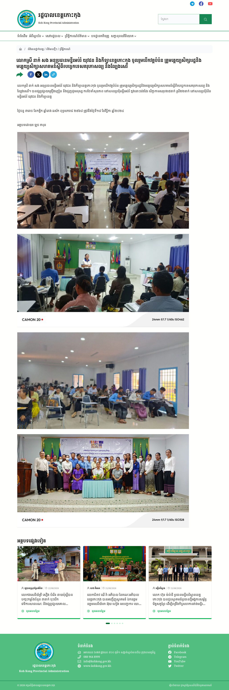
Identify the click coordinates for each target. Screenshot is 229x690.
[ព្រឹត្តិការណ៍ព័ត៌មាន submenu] (89, 36)
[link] (48, 582)
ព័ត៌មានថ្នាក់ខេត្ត (36, 49)
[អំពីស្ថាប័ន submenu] (43, 36)
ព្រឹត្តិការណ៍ (65, 49)
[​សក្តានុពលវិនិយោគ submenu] (135, 36)
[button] (30, 74)
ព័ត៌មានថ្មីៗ (51, 49)
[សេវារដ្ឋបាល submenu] (62, 36)
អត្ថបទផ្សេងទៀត (31, 541)
